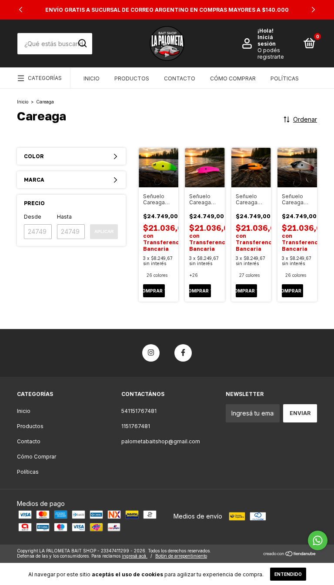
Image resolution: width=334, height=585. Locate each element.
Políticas (285, 78)
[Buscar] (82, 43)
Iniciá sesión (266, 40)
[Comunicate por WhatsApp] (317, 540)
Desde (32, 216)
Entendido (288, 574)
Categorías (45, 78)
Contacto (179, 78)
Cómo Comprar (233, 78)
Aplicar (104, 231)
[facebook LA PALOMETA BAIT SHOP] (183, 353)
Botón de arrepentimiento (181, 555)
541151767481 (139, 411)
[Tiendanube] (290, 554)
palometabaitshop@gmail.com (160, 441)
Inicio (92, 78)
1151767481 (135, 426)
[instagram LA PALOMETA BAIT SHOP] (151, 353)
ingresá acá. (134, 555)
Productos (131, 78)
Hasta (64, 216)
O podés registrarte (270, 53)
